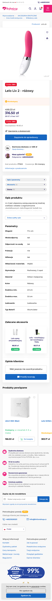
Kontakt (6, 543)
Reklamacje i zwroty (11, 554)
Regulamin (7, 558)
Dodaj (16, 349)
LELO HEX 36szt (12, 421)
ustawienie (35, 586)
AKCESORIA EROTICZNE (27, 16)
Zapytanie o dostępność (19, 131)
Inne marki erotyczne (14, 18)
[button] (30, 9)
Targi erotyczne (33, 550)
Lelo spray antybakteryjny (15, 339)
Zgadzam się (26, 596)
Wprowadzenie (8, 16)
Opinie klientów (33, 558)
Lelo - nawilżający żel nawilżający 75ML (36, 340)
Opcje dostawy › (18, 149)
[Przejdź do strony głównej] (10, 8)
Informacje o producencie (16, 168)
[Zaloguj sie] (35, 9)
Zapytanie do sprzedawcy (26, 137)
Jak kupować (32, 543)
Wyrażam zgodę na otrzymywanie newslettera (19, 504)
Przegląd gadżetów (35, 554)
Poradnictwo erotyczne (36, 547)
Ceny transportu (9, 550)
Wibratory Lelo (31, 18)
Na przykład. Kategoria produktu (22, 24)
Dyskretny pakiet (10, 547)
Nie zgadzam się (25, 591)
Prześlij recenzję (27, 377)
